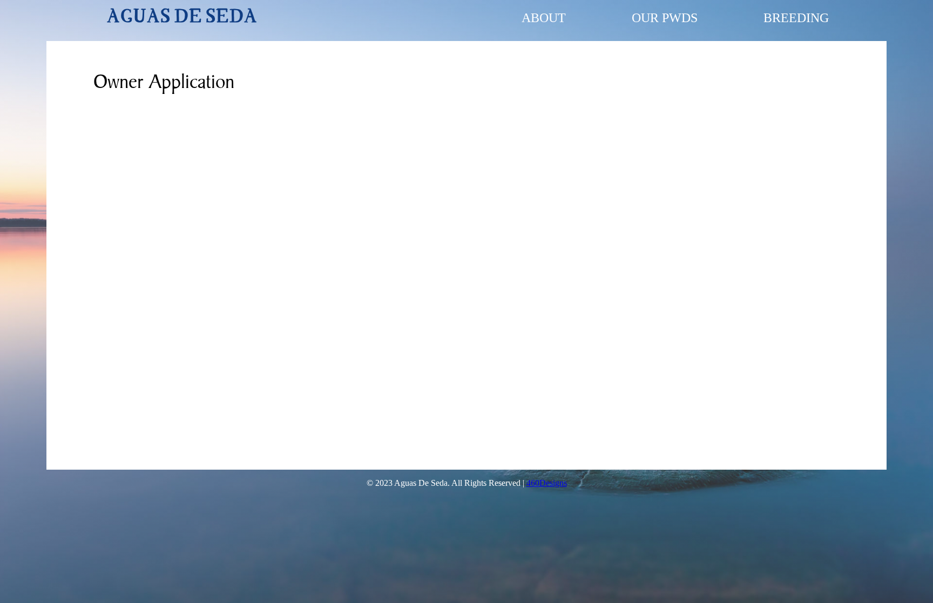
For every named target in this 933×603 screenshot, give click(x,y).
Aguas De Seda (182, 17)
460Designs (546, 482)
